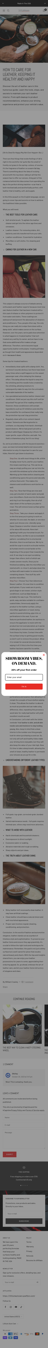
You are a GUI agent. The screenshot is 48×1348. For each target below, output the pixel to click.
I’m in (24, 686)
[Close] (44, 655)
